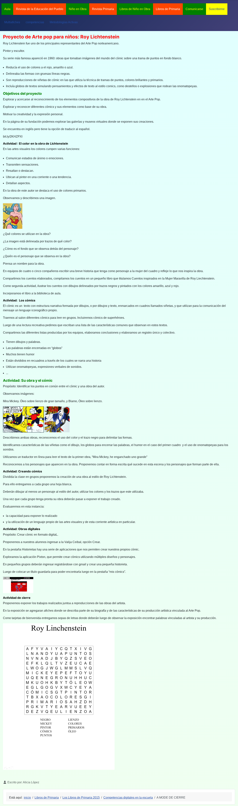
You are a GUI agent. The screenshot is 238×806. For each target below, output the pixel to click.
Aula (7, 9)
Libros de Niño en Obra (135, 9)
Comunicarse (194, 9)
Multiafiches (12, 22)
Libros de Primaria (168, 9)
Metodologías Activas (64, 22)
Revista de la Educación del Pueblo (39, 9)
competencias (35, 22)
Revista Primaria (103, 9)
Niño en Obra (77, 9)
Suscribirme (217, 9)
